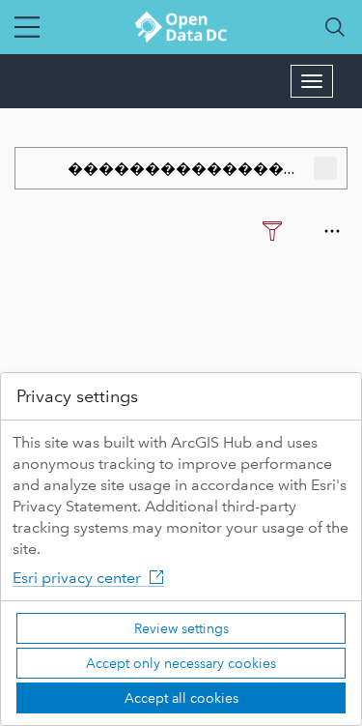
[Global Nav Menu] (27, 27)
